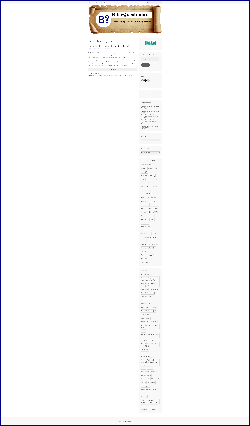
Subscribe (145, 65)
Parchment (143, 382)
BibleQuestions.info (128, 421)
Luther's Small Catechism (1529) (149, 362)
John (100, 73)
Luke (156, 208)
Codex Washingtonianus (145, 303)
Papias (128, 75)
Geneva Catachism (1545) (150, 335)
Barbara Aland (144, 289)
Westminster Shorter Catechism (149, 406)
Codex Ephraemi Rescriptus (146, 296)
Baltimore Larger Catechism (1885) (148, 279)
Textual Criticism (150, 244)
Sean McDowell (146, 393)
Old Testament (146, 230)
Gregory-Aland (154, 197)
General (143, 193)
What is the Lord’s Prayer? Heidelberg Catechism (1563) (150, 126)
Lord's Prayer (146, 357)
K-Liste (143, 208)
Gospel (97, 73)
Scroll (154, 233)
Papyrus (157, 378)
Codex (142, 179)
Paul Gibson (107, 48)
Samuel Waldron (154, 389)
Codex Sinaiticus (151, 179)
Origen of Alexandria (146, 233)
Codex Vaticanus (145, 183)
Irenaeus (106, 75)
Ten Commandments (148, 237)
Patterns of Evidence (151, 382)
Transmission (148, 255)
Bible (156, 168)
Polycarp (132, 75)
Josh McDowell (145, 349)
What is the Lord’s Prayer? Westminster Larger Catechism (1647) (150, 115)
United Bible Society (146, 258)
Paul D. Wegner (145, 386)
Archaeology (151, 168)
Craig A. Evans (145, 307)
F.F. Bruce (143, 331)
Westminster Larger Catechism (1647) (149, 401)
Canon (144, 172)
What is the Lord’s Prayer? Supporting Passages (150, 106)
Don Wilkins (145, 318)
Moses (152, 219)
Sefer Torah (154, 393)
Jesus (152, 205)
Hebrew (145, 201)
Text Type (150, 240)
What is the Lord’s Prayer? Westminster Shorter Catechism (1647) (149, 121)
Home (90, 2)
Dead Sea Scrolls (145, 314)
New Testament (106, 73)
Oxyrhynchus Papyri (145, 378)
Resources (95, 2)
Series (100, 2)
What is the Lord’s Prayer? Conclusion (150, 111)
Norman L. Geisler (146, 375)
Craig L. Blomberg (154, 307)
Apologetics (150, 164)
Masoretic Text (150, 215)
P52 (152, 378)
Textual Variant (148, 248)
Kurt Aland (145, 353)
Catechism (148, 175)
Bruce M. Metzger (148, 293)
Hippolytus (111, 75)
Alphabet (143, 164)
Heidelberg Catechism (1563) (148, 345)
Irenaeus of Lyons (145, 205)
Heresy (153, 201)
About (105, 2)
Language (150, 208)
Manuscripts (149, 212)
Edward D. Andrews (149, 322)
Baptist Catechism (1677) (148, 284)
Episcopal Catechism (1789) (150, 326)
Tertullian (143, 240)
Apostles (143, 168)
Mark (143, 215)
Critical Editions (145, 186)
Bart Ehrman (154, 289)
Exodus (155, 190)
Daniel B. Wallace (148, 311)
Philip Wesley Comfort (145, 389)
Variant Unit (145, 262)
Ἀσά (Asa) (144, 409)
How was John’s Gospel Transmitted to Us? (108, 46)
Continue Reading (112, 69)
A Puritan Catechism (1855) (148, 274)
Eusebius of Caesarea (146, 190)
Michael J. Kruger (145, 371)
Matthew (144, 219)
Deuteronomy (154, 186)
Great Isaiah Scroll (149, 340)
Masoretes (143, 368)
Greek (145, 197)
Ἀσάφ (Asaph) (152, 409)
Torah (144, 251)
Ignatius (124, 75)
